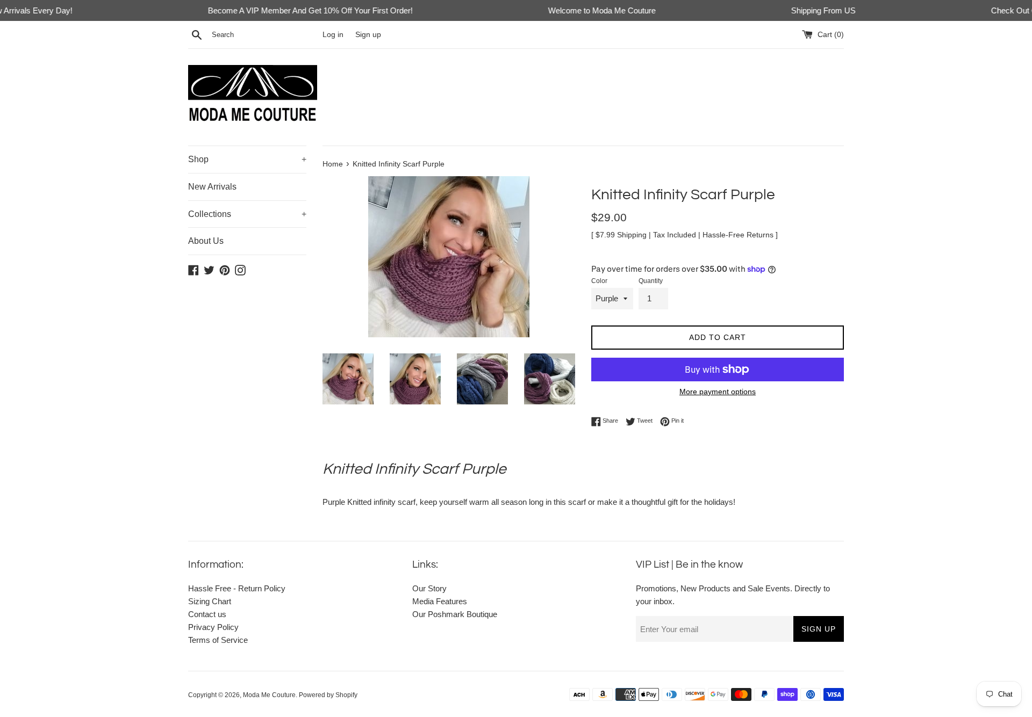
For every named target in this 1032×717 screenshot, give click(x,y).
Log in (332, 35)
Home (332, 164)
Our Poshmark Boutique (454, 614)
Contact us (207, 614)
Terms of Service (218, 639)
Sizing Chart (209, 601)
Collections (247, 214)
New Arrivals (212, 186)
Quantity (651, 281)
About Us (206, 240)
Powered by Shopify (328, 695)
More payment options (717, 391)
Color (599, 281)
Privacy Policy (213, 627)
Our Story (429, 588)
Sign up (368, 35)
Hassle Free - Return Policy (236, 588)
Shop (247, 159)
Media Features (439, 601)
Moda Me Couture (269, 695)
